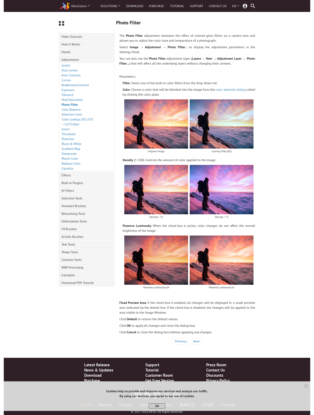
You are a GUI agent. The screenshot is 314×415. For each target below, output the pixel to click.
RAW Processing (72, 267)
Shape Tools (69, 252)
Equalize (67, 168)
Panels (65, 52)
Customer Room (159, 375)
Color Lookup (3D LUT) (77, 119)
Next (196, 341)
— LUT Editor (70, 124)
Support (196, 6)
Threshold (68, 134)
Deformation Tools (74, 221)
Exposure (67, 90)
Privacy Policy (218, 380)
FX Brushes (69, 229)
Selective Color (71, 114)
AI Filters (67, 190)
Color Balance (71, 109)
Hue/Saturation (72, 100)
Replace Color (71, 163)
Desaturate (69, 154)
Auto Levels (69, 70)
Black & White (71, 144)
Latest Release (97, 364)
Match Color (69, 158)
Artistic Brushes (72, 237)
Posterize (67, 139)
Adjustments (70, 60)
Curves (66, 80)
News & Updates (98, 370)
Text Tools (68, 244)
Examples (68, 275)
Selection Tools (71, 198)
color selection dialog (231, 89)
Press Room (216, 364)
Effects (66, 175)
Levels (65, 65)
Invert (65, 129)
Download (134, 6)
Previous (181, 341)
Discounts (214, 375)
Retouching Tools (73, 214)
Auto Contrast (71, 75)
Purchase (156, 6)
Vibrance (67, 95)
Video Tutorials (71, 36)
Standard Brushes (73, 206)
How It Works (70, 44)
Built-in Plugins (72, 183)
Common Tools (71, 260)
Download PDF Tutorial (77, 283)
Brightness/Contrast (75, 85)
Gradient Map (70, 149)
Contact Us (218, 6)
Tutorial (177, 6)
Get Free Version (159, 380)
